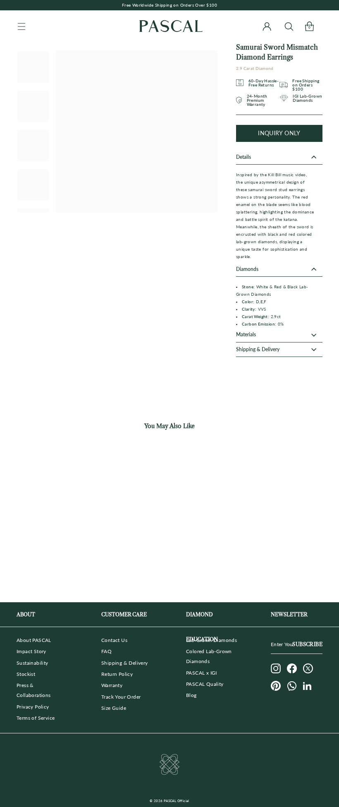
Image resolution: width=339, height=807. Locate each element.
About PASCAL (34, 640)
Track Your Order (121, 697)
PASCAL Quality (205, 684)
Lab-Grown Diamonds (211, 640)
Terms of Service (36, 718)
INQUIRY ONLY (279, 132)
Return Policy (117, 674)
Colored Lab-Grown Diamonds (209, 656)
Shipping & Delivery (124, 663)
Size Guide (113, 708)
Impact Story (31, 651)
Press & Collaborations (34, 690)
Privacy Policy (33, 707)
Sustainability (32, 663)
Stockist (26, 674)
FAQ (106, 651)
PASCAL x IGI (201, 673)
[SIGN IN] (267, 26)
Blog (191, 695)
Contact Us (114, 640)
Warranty (111, 685)
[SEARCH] (289, 26)
